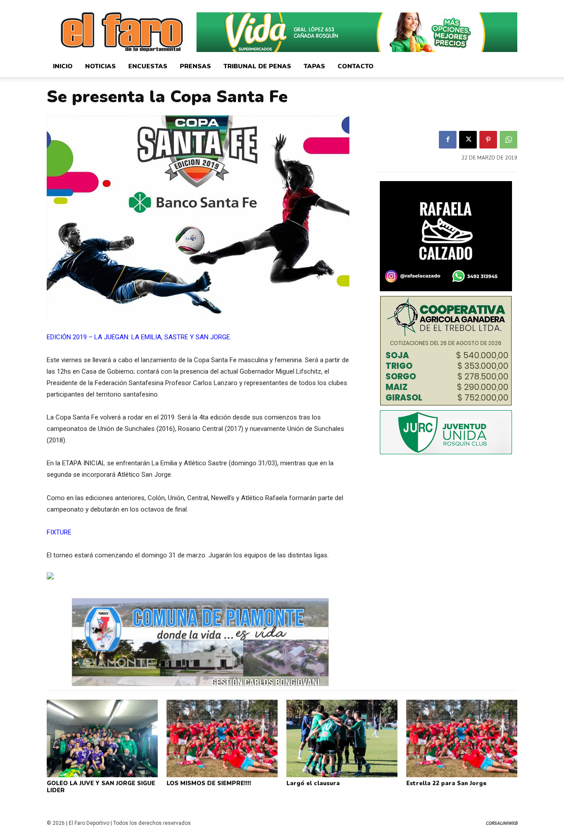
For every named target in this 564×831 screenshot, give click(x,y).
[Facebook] (447, 139)
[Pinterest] (488, 139)
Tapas (314, 66)
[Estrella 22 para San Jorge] (461, 738)
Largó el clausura (313, 783)
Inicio (63, 66)
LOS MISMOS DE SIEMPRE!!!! (209, 783)
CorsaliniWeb (501, 823)
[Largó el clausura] (341, 738)
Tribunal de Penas (257, 66)
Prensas (195, 66)
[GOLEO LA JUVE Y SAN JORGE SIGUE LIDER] (102, 738)
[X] (468, 139)
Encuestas (147, 66)
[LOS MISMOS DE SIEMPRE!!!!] (222, 738)
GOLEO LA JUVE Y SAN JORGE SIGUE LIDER (101, 786)
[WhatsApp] (508, 139)
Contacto (356, 66)
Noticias (100, 66)
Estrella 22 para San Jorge (446, 783)
